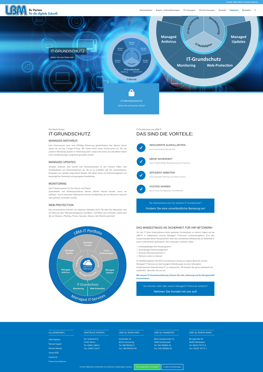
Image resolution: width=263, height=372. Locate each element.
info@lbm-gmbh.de (251, 2)
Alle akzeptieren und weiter (147, 367)
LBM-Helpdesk (54, 340)
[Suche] (255, 10)
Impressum (53, 357)
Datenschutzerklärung (57, 361)
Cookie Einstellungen (172, 367)
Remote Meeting (55, 348)
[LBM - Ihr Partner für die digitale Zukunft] (31, 10)
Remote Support (55, 344)
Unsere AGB (53, 353)
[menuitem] (146, 10)
